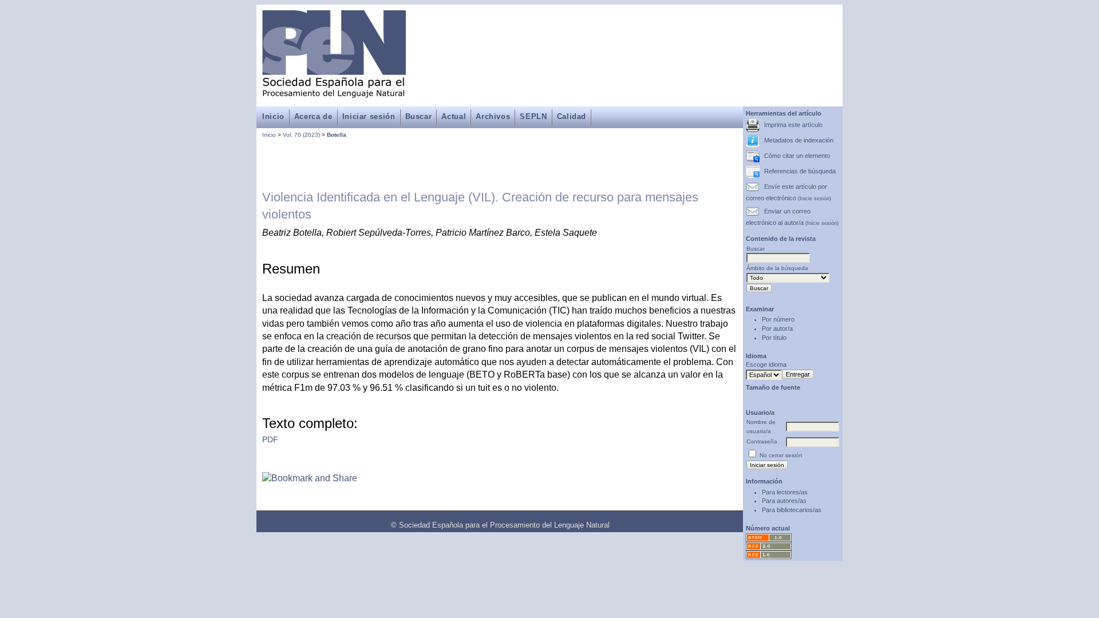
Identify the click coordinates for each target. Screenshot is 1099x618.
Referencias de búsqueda (800, 171)
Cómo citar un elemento (797, 155)
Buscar (418, 116)
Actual (453, 116)
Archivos (493, 116)
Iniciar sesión (369, 116)
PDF (270, 439)
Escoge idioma (766, 364)
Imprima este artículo (793, 124)
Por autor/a (777, 328)
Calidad (571, 116)
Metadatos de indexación (798, 140)
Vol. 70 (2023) (301, 135)
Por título (774, 337)
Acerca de (313, 116)
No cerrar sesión (781, 455)
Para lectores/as (785, 492)
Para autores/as (784, 500)
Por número (778, 319)
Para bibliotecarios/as (791, 509)
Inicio (273, 116)
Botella (336, 135)
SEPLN (533, 116)
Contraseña (761, 441)
